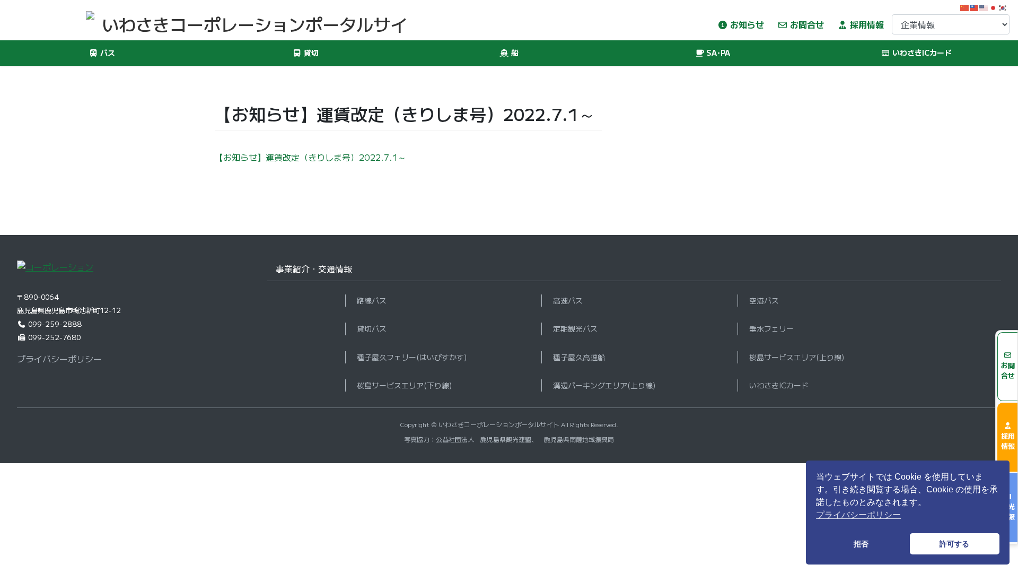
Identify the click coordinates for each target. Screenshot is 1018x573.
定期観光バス (575, 328)
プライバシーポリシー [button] (858, 514)
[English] (984, 6)
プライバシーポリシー (59, 358)
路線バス (372, 300)
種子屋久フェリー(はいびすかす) (412, 357)
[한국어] (1003, 6)
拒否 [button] (861, 544)
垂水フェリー (771, 328)
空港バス (764, 300)
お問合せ (806, 24)
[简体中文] (965, 6)
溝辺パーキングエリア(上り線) (604, 385)
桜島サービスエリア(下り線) (404, 385)
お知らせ (746, 24)
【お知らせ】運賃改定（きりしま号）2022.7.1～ (310, 157)
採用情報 (866, 24)
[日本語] (993, 6)
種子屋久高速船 (579, 357)
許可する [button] (954, 544)
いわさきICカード (779, 385)
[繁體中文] (974, 6)
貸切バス (372, 328)
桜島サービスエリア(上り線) (796, 357)
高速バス (568, 300)
